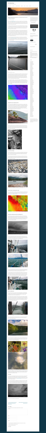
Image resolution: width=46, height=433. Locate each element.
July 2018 (31, 85)
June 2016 (31, 103)
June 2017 (31, 95)
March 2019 (31, 79)
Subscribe (32, 40)
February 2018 (31, 89)
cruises (13, 398)
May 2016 (31, 104)
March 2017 (31, 97)
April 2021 (31, 66)
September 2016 (31, 101)
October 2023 (31, 61)
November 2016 (31, 100)
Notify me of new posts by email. (12, 425)
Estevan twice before (19, 378)
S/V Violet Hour (11, 3)
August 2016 (31, 102)
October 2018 (31, 83)
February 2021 (31, 68)
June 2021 (31, 65)
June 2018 (31, 86)
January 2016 (31, 107)
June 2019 (31, 77)
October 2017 (31, 92)
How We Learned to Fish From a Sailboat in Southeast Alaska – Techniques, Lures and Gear (34, 55)
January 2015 (31, 116)
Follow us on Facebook (32, 46)
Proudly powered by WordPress (10, 430)
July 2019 (31, 76)
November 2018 (31, 82)
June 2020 (31, 70)
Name (9, 415)
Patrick (18, 398)
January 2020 (31, 73)
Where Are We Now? (33, 22)
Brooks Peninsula (13, 21)
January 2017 (31, 99)
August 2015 (31, 111)
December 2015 (31, 108)
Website (9, 420)
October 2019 (31, 74)
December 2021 (31, 63)
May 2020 (31, 71)
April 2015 (31, 114)
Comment (9, 408)
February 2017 (31, 98)
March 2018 (31, 88)
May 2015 (31, 113)
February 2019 (31, 80)
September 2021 (31, 64)
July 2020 (31, 69)
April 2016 (31, 105)
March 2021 (31, 67)
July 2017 (31, 94)
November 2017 (31, 91)
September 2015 (31, 110)
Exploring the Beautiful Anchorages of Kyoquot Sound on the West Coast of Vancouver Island (12, 403)
